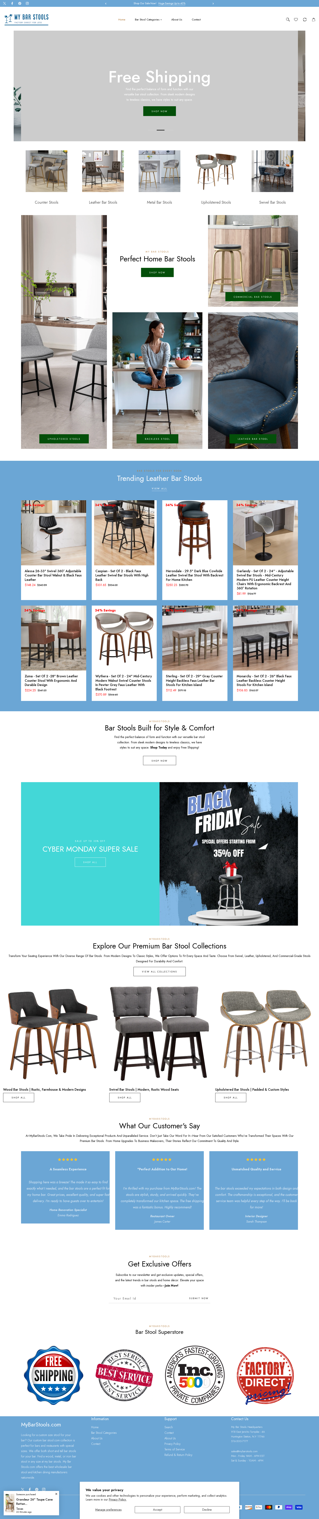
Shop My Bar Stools (159, 108)
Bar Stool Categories (104, 1433)
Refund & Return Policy (178, 1455)
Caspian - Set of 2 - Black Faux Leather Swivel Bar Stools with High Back (121, 575)
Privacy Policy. (118, 1499)
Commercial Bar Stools (253, 297)
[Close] (33, 1494)
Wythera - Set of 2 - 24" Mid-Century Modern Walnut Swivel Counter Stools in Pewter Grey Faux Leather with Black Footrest (123, 683)
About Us (96, 1438)
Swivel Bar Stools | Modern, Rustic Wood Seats (144, 1090)
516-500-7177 (239, 1441)
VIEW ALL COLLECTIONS (159, 971)
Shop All (90, 862)
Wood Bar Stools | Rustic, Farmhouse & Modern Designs (44, 1090)
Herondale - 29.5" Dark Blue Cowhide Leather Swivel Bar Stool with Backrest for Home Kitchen (194, 575)
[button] (212, 3)
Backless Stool (157, 439)
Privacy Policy (172, 1444)
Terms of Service (174, 1449)
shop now (157, 272)
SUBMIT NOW (199, 1298)
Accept (157, 1510)
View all (159, 488)
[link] (53, 1375)
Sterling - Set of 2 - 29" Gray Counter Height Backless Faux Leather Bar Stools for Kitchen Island (194, 680)
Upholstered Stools (64, 439)
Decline (207, 1510)
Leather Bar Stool (253, 439)
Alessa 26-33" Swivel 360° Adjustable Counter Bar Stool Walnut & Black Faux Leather (53, 575)
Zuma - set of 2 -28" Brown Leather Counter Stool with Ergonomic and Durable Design (51, 680)
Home (95, 1427)
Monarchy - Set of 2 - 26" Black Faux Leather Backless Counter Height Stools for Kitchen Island (264, 680)
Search (168, 1427)
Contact (95, 1444)
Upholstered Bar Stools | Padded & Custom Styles (252, 1090)
